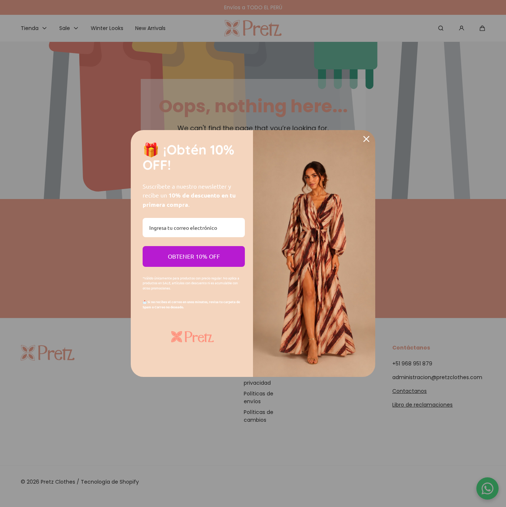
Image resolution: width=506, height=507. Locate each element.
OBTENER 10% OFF (194, 256)
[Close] (366, 139)
